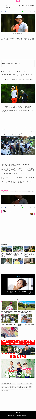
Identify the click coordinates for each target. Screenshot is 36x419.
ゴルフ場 (15, 384)
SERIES (3, 190)
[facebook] (16, 412)
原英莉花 (27, 386)
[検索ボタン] (35, 1)
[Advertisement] (18, 50)
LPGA (8, 383)
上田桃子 (7, 386)
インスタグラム (11, 191)
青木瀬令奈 (3, 390)
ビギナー (31, 384)
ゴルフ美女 (22, 384)
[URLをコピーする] (31, 11)
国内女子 (6, 387)
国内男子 (9, 387)
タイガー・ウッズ (27, 384)
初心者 (20, 386)
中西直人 (32, 191)
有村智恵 (30, 387)
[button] (5, 11)
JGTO (3, 191)
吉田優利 (3, 387)
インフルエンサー (27, 383)
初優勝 (18, 386)
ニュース (6, 190)
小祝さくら (16, 387)
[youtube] (19, 412)
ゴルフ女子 (18, 384)
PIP (8, 191)
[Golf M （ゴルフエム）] (18, 1)
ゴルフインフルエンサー (5, 384)
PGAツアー (6, 191)
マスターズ (3, 386)
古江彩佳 (30, 386)
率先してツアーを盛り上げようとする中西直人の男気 (11, 63)
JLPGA (5, 383)
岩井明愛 (27, 387)
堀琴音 (13, 387)
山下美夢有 (19, 387)
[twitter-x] (17, 412)
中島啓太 (10, 386)
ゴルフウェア (18, 191)
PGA (10, 383)
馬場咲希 (7, 390)
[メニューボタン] (1, 1)
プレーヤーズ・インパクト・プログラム (26, 191)
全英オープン (14, 386)
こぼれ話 (15, 191)
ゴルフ (31, 383)
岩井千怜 (23, 387)
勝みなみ (23, 386)
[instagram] (18, 412)
